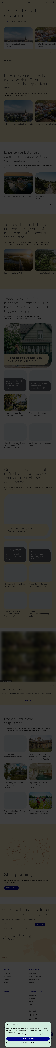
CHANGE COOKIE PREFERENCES (28, 1042)
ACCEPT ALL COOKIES (28, 1038)
